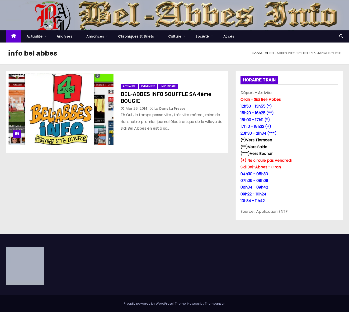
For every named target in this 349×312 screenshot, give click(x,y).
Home (257, 53)
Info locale (168, 86)
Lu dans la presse (169, 108)
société (203, 36)
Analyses (65, 36)
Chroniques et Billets (136, 36)
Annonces (95, 36)
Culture (175, 36)
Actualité (35, 36)
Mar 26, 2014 (137, 108)
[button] (341, 36)
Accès (228, 36)
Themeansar (215, 303)
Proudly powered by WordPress (149, 303)
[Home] (13, 36)
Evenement (148, 86)
